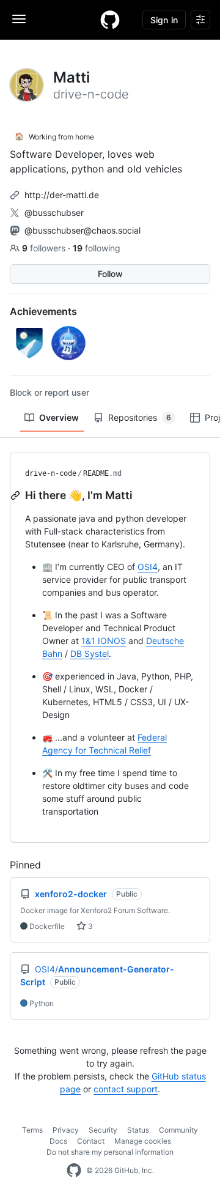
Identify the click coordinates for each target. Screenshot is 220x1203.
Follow (110, 273)
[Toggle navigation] (19, 19)
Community (178, 1130)
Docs (58, 1141)
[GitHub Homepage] (74, 1171)
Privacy (66, 1130)
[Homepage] (110, 19)
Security (103, 1130)
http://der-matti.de (61, 195)
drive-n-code (50, 473)
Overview (59, 417)
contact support (126, 1089)
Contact (91, 1141)
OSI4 (148, 566)
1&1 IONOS (103, 640)
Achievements (43, 311)
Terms (32, 1130)
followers (45, 248)
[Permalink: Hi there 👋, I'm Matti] (16, 495)
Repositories (139, 417)
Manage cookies (142, 1141)
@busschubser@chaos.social (82, 230)
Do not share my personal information (110, 1152)
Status (138, 1130)
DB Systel (89, 653)
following (96, 248)
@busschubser (54, 212)
